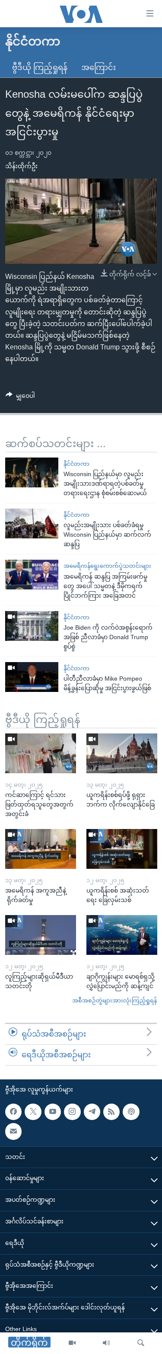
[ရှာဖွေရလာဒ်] (141, 1343)
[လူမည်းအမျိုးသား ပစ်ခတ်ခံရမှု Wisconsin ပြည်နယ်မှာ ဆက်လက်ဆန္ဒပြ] (31, 523)
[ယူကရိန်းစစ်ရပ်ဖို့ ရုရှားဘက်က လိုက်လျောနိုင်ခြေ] (121, 753)
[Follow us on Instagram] (72, 1111)
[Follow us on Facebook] (13, 1111)
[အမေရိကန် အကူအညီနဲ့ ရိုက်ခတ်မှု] (40, 849)
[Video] (72, 1343)
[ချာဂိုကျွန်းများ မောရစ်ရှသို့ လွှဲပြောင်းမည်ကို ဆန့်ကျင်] (121, 935)
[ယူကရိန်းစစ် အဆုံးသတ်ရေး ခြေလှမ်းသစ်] (121, 849)
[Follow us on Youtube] (52, 1111)
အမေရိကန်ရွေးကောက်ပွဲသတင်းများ (107, 566)
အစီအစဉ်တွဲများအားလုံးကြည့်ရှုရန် (114, 1000)
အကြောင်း (98, 67)
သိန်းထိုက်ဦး (21, 166)
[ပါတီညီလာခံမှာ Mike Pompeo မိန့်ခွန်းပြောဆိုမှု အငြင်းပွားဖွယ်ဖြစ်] (31, 677)
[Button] (20, 397)
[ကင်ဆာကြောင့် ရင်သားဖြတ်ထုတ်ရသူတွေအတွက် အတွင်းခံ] (40, 753)
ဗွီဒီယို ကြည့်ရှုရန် (39, 67)
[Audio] (106, 1343)
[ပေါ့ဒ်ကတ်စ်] (131, 1111)
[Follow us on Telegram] (92, 1111)
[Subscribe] (13, 1131)
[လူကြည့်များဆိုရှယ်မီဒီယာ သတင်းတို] (40, 935)
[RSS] (111, 1111)
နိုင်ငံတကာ (76, 464)
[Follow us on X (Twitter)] (33, 1111)
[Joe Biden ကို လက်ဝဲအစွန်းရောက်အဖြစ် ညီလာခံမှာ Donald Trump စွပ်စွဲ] (31, 626)
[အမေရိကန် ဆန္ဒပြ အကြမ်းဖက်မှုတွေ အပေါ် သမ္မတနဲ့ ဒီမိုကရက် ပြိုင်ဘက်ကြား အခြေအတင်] (31, 574)
